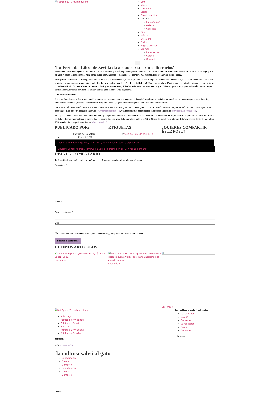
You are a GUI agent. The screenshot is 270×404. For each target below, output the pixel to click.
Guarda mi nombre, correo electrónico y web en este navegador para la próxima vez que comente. (100, 233)
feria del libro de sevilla (136, 133)
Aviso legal (66, 316)
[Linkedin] (201, 344)
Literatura (146, 8)
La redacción (153, 22)
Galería (150, 25)
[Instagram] (194, 344)
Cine (143, 1)
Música (144, 5)
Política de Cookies (70, 323)
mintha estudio (66, 345)
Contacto (151, 28)
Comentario (61, 165)
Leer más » (61, 260)
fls (152, 133)
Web (57, 223)
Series (144, 11)
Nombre (59, 201)
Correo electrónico (64, 212)
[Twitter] (186, 344)
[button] (137, 63)
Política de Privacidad (72, 319)
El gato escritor (149, 15)
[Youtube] (209, 344)
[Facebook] (178, 344)
